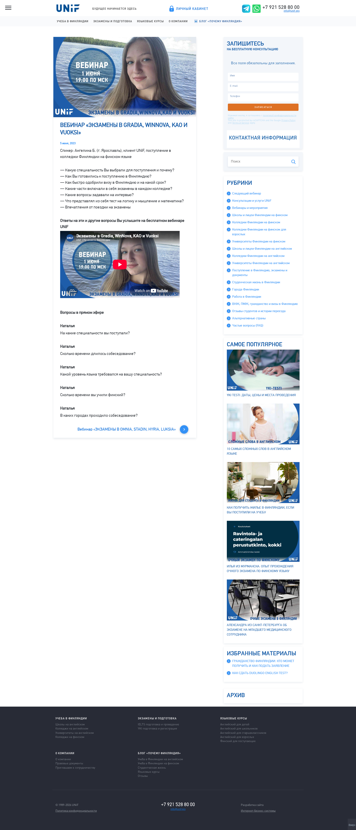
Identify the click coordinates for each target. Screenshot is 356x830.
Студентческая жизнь (152, 767)
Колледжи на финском (69, 737)
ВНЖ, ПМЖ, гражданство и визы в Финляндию (265, 304)
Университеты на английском (74, 732)
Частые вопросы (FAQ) (247, 325)
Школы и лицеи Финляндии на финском (260, 215)
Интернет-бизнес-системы (258, 810)
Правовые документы (69, 763)
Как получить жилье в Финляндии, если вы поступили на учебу (260, 510)
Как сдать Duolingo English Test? (260, 673)
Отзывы (143, 775)
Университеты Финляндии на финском (258, 241)
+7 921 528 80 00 (281, 7)
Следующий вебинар (246, 193)
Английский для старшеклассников (243, 732)
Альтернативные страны (249, 318)
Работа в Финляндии (246, 297)
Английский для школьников (239, 728)
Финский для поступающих (237, 741)
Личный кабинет (192, 9)
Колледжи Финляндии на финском (256, 222)
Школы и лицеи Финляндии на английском (262, 249)
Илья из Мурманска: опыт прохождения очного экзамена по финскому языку (260, 568)
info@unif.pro (292, 10)
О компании (178, 21)
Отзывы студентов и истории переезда (259, 311)
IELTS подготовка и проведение (158, 724)
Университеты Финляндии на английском (261, 263)
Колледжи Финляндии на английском (258, 256)
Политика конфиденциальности (76, 810)
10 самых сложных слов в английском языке (259, 451)
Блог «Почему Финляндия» (220, 21)
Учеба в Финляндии (72, 21)
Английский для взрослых (237, 737)
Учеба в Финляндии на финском (158, 763)
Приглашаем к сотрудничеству (75, 767)
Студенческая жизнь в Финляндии (256, 282)
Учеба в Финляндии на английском (160, 759)
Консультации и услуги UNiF (251, 201)
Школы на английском (70, 724)
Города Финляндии (245, 289)
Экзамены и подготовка (112, 21)
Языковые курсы (150, 21)
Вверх (352, 825)
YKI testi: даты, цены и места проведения (261, 395)
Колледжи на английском (71, 728)
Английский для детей (234, 724)
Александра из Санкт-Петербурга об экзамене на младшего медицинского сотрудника (259, 630)
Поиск (293, 162)
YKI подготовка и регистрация (157, 728)
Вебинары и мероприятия (250, 208)
